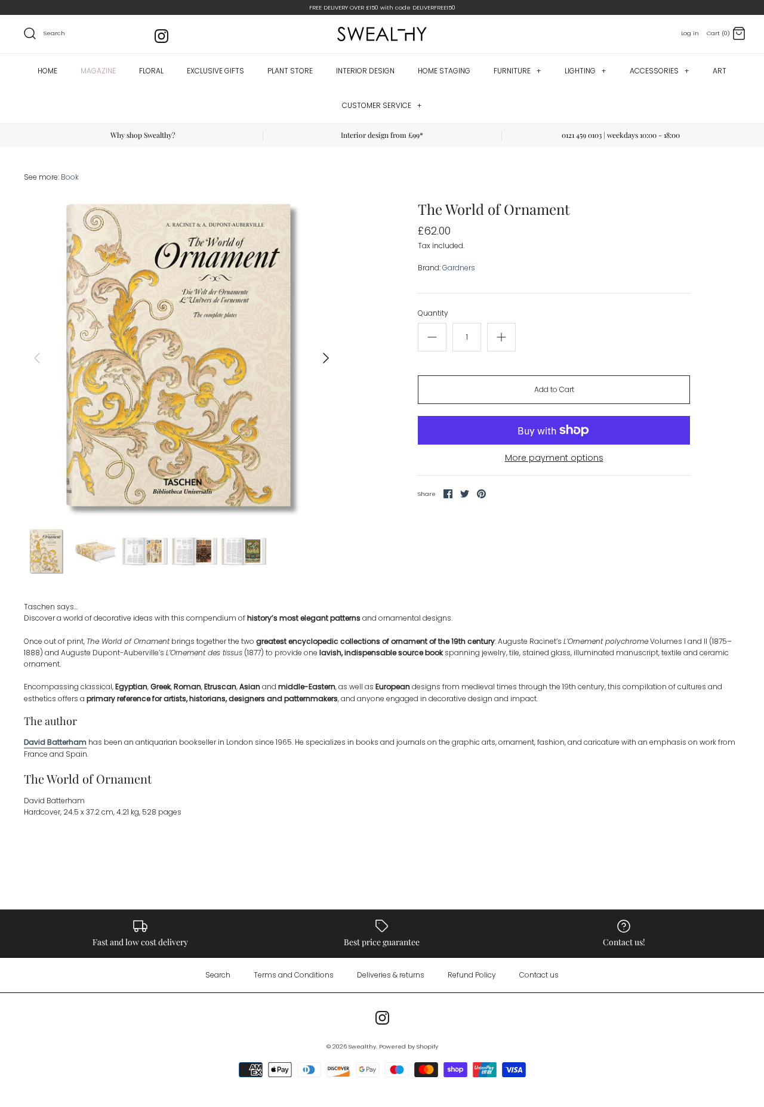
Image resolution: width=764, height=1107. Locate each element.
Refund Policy (472, 975)
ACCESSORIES (659, 71)
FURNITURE (517, 71)
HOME (47, 71)
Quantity (433, 313)
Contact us (539, 975)
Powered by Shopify (408, 1046)
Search (217, 975)
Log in (690, 33)
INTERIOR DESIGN (365, 71)
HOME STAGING (444, 71)
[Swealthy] (382, 34)
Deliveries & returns (390, 975)
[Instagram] (161, 36)
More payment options (554, 458)
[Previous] (37, 358)
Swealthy (362, 1046)
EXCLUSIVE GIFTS (215, 71)
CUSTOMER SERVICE (381, 105)
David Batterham (55, 742)
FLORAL (151, 71)
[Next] (326, 358)
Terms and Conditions (294, 975)
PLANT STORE (290, 71)
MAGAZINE (98, 71)
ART (719, 71)
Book (70, 177)
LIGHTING (585, 71)
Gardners (458, 268)
